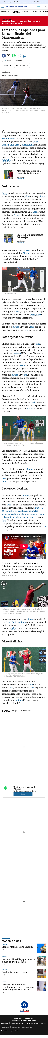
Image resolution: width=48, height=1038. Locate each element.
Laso (35, 212)
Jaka (26, 196)
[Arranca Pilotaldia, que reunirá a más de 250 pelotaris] (41, 961)
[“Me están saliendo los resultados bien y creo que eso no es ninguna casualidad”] (41, 986)
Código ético (5, 1027)
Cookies (43, 1023)
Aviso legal (4, 1023)
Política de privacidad (17, 1023)
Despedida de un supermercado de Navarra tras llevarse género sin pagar (21, 22)
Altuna (42, 196)
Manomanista (26, 711)
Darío (23, 365)
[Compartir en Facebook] (4, 55)
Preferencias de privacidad (9, 1031)
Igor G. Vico (6, 72)
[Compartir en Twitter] (9, 55)
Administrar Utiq (27, 1027)
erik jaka (15, 711)
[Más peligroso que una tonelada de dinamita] (8, 174)
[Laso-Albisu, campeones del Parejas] (8, 238)
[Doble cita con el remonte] (41, 973)
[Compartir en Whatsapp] (14, 55)
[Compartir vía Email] (24, 55)
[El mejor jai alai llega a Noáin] (41, 948)
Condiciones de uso (33, 1023)
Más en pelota (11, 941)
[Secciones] (2, 7)
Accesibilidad (16, 1027)
